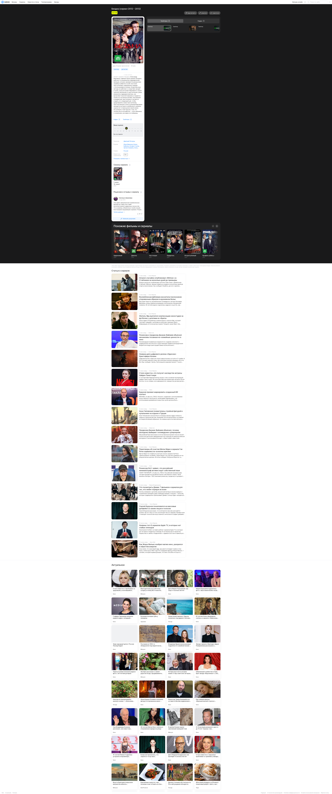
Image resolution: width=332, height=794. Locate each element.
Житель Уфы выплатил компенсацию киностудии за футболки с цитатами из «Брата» (161, 317)
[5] (126, 131)
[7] (132, 131)
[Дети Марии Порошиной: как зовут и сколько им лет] (180, 583)
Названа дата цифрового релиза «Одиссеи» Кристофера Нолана (157, 355)
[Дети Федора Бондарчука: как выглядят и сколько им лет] (180, 749)
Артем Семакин (129, 148)
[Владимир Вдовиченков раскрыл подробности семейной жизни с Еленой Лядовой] (180, 638)
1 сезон (116, 182)
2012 (114, 66)
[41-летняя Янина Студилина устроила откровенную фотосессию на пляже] (124, 749)
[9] (138, 131)
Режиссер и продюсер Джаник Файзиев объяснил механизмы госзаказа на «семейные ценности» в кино (160, 337)
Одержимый (118, 255)
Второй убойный (190, 255)
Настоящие (153, 255)
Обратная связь (325, 792)
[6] (129, 131)
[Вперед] (216, 226)
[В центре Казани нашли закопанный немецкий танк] (180, 721)
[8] (135, 131)
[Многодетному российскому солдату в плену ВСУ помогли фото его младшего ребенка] (152, 583)
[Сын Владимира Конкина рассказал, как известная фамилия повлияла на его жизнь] (124, 721)
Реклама (15, 792)
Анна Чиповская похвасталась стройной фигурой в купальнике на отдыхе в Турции (161, 412)
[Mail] (2, 2)
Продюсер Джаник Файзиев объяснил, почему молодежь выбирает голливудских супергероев (159, 431)
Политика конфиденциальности (292, 792)
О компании (8, 792)
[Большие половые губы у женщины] (152, 610)
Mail (3, 792)
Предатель (170, 255)
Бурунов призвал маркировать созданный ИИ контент (158, 393)
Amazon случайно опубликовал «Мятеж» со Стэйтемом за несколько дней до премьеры (158, 279)
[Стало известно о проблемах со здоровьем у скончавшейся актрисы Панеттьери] (124, 583)
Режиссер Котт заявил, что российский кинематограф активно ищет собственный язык (159, 469)
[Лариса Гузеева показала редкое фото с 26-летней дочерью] (124, 666)
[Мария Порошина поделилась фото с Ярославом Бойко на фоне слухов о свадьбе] (207, 583)
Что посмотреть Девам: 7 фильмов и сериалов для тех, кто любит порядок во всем (160, 488)
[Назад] (213, 226)
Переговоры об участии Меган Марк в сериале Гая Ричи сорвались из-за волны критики (160, 450)
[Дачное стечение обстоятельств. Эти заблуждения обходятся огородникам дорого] (180, 777)
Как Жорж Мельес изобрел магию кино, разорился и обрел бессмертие (161, 545)
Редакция (263, 792)
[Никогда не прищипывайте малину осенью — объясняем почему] (124, 693)
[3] (121, 131)
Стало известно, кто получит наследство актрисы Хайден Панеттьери (160, 374)
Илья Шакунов (128, 144)
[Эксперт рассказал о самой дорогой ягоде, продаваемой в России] (152, 666)
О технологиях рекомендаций (274, 792)
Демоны (134, 255)
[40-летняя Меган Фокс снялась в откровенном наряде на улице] (152, 721)
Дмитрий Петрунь (129, 141)
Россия (126, 151)
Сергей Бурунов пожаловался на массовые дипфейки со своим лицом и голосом (157, 507)
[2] (118, 131)
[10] (141, 131)
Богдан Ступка (134, 146)
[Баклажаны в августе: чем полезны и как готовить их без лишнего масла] (152, 777)
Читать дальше (118, 212)
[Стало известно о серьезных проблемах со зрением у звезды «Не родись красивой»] (207, 749)
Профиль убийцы (208, 255)
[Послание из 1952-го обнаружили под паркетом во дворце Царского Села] (152, 638)
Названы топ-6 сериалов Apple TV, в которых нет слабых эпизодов (160, 526)
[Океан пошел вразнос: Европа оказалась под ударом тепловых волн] (180, 610)
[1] (115, 131)
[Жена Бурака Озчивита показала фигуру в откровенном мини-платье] (152, 693)
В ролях (116, 144)
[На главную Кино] (7, 2)
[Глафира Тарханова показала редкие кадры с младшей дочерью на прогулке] (124, 610)
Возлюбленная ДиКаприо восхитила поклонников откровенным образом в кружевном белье (160, 298)
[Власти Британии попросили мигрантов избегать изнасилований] (124, 777)
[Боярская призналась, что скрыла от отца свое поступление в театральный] (152, 749)
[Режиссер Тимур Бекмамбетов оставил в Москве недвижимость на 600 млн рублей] (180, 693)
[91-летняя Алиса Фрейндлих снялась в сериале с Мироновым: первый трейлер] (207, 610)
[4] (124, 131)
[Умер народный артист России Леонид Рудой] (124, 638)
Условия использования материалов (310, 792)
